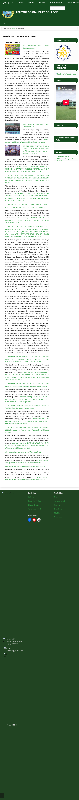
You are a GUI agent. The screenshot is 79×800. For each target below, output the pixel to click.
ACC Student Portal (63, 156)
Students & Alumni (56, 3)
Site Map (57, 513)
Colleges (31, 497)
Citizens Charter (33, 505)
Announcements (59, 501)
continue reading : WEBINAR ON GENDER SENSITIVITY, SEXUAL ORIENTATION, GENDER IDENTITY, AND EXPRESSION (27, 220)
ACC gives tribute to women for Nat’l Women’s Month (23, 452)
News (56, 497)
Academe (42, 3)
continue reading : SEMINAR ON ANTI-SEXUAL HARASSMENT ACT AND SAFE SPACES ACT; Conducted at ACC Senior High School (27, 399)
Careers (57, 505)
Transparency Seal (34, 509)
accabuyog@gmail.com (15, 651)
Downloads (58, 509)
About (21, 3)
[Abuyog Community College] (30, 11)
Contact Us (58, 517)
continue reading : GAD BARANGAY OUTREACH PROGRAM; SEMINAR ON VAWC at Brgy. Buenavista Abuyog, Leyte (27, 421)
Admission (30, 3)
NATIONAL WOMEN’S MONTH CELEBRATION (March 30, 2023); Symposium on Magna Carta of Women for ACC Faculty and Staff (27, 430)
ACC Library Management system (65, 159)
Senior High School (34, 501)
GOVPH (6, 2)
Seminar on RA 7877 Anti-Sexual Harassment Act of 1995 (25, 466)
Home (14, 3)
